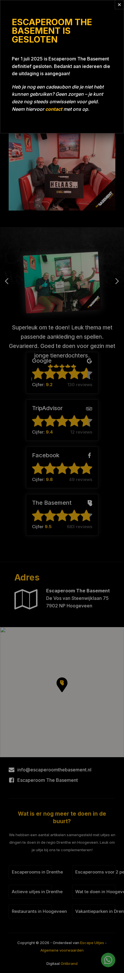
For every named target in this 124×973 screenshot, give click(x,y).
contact (53, 109)
